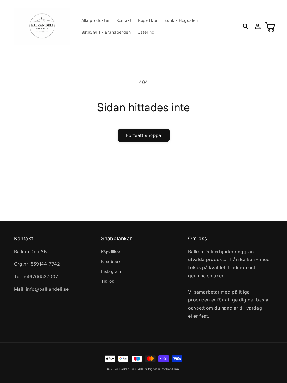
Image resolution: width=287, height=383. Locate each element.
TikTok (107, 281)
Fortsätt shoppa (143, 135)
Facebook (111, 261)
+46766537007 (40, 276)
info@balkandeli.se (47, 289)
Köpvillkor (111, 251)
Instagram (111, 271)
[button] (245, 26)
